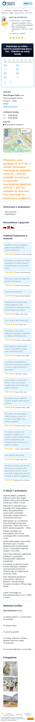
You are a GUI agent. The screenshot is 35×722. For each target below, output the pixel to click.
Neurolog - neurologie (13, 10)
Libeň (11, 13)
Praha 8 (4, 13)
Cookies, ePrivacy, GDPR (9, 714)
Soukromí (19, 714)
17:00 (5, 65)
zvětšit (24, 131)
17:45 (17, 69)
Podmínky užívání (28, 714)
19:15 (5, 77)
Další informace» (10, 107)
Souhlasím (30, 718)
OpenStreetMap (18, 150)
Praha (26, 10)
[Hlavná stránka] (2, 11)
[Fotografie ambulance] (10, 668)
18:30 (5, 73)
